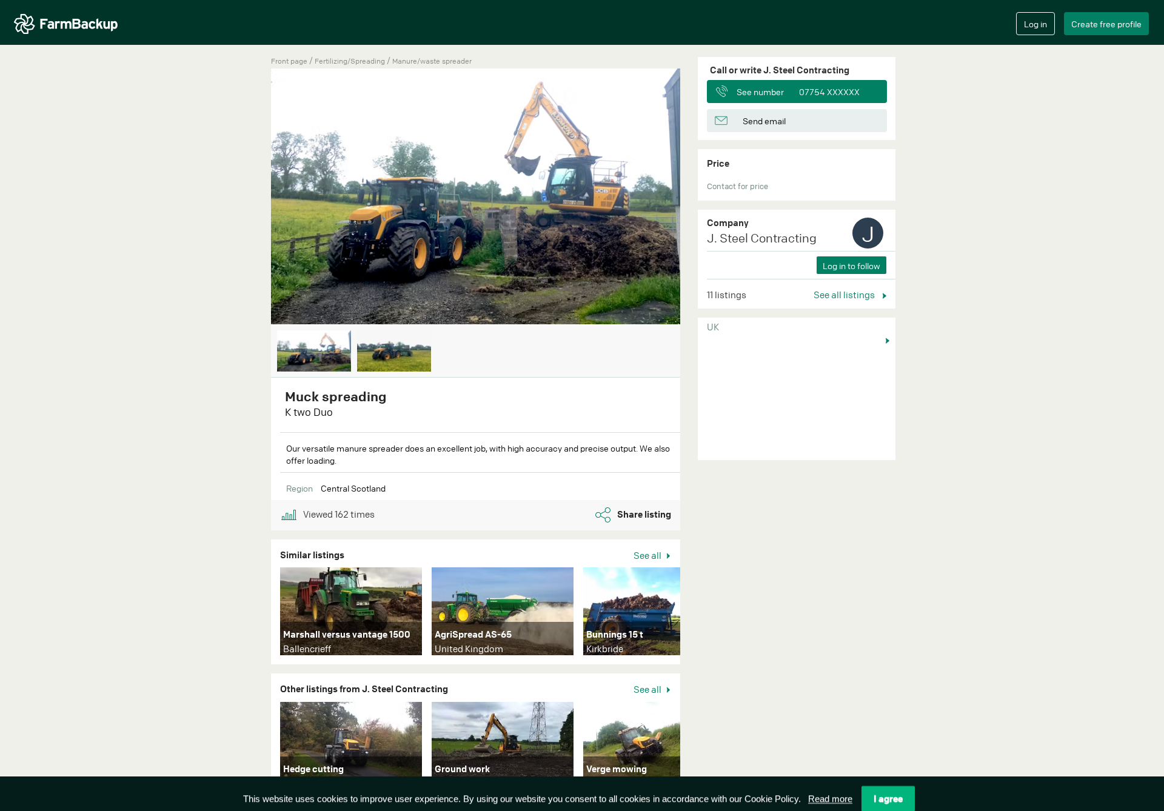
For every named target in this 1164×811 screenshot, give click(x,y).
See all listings (845, 295)
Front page (289, 60)
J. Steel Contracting (762, 237)
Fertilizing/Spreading (351, 60)
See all (648, 555)
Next (698, 197)
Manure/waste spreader (432, 60)
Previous (253, 197)
